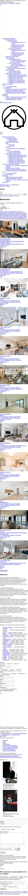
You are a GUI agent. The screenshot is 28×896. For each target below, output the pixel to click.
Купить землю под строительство (17, 68)
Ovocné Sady (10, 212)
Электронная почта (4, 883)
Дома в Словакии (10, 58)
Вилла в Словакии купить (17, 61)
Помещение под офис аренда (16, 78)
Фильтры (4, 206)
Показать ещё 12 (4, 570)
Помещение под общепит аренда (17, 82)
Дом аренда (11, 146)
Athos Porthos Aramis (8, 636)
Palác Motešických (17, 212)
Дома (7, 143)
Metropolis (6, 218)
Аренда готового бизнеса (15, 72)
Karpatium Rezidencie (5, 215)
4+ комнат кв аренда (16, 55)
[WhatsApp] (5, 736)
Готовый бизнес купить (14, 70)
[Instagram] (1, 736)
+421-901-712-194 (15, 734)
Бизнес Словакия (10, 69)
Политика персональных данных (14, 757)
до (0, 681)
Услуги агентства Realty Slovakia (11, 164)
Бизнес (7, 149)
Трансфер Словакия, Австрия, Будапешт (15, 93)
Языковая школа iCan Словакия (13, 99)
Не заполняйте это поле (6, 882)
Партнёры (5, 95)
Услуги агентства (7, 87)
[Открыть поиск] (1, 102)
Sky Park (11, 218)
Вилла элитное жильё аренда (18, 65)
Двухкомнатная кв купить (17, 45)
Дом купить (11, 144)
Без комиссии (5, 211)
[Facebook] (2, 736)
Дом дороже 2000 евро (17, 64)
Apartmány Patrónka (22, 216)
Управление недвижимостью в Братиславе (16, 170)
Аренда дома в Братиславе (9, 750)
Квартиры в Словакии (11, 39)
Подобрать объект (7, 102)
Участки (8, 147)
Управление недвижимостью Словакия (15, 91)
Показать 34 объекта (8, 690)
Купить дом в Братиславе (9, 749)
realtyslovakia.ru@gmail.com (19, 733)
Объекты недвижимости (9, 38)
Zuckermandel (3, 212)
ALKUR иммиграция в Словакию (14, 98)
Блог (4, 85)
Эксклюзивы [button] (20, 211)
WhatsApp (12, 3)
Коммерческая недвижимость (13, 73)
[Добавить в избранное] (1, 248)
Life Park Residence (15, 215)
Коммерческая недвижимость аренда (18, 74)
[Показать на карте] (1, 210)
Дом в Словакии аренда (14, 63)
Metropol (6, 214)
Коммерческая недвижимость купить (18, 76)
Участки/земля (6, 744)
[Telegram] (4, 736)
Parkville (25, 214)
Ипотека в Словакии (8, 83)
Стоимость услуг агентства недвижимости (16, 89)
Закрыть (2, 864)
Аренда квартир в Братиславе (10, 746)
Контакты (5, 94)
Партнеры (5, 175)
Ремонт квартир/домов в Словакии (14, 90)
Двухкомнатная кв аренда (17, 52)
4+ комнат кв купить (16, 47)
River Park (16, 218)
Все (1, 211)
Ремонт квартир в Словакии (13, 168)
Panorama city (22, 218)
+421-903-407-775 (4, 3)
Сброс (1, 690)
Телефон (2, 822)
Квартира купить (13, 41)
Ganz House (15, 216)
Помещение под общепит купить (17, 81)
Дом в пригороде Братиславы (18, 60)
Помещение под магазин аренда (16, 80)
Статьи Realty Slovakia (11, 86)
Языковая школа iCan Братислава (14, 178)
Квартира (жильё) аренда (15, 48)
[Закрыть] (1, 866)
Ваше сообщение (4, 831)
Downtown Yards (8, 216)
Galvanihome (12, 214)
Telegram (18, 3)
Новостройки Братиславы (12, 56)
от (0, 680)
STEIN (16, 214)
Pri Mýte (21, 214)
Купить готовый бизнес (14, 151)
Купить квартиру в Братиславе (10, 748)
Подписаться (3, 889)
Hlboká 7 (24, 212)
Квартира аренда (13, 140)
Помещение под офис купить (16, 77)
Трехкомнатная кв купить (17, 46)
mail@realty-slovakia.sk (6, 733)
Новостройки (12, 211)
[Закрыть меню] (1, 134)
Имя (1, 821)
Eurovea (2, 218)
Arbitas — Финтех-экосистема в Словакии (16, 96)
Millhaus (2, 214)
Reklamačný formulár (5, 755)
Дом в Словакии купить (14, 59)
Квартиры (5, 740)
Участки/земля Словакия (12, 67)
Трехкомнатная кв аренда (17, 54)
